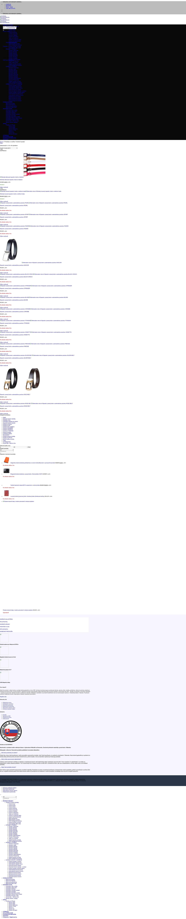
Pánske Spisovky (13, 55)
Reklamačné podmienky (8, 706)
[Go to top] (0, 794)
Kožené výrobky (7, 432)
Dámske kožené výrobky (9, 418)
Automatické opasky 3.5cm (16, 88)
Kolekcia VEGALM (8, 429)
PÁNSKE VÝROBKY (11, 49)
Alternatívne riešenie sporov (10, 790)
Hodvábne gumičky (11, 115)
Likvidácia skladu (7, 433)
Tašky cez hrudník (13, 62)
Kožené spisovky (13, 33)
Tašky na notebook (13, 38)
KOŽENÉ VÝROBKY (8, 25)
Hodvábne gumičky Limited (13, 116)
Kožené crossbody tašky (15, 39)
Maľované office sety (11, 107)
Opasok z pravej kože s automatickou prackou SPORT (14, 217)
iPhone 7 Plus (12, 130)
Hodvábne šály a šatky (11, 110)
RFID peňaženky (13, 42)
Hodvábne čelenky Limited (13, 114)
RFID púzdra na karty (14, 43)
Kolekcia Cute (6, 425)
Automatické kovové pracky (16, 93)
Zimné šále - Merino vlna (9, 443)
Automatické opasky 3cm (15, 86)
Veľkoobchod (6, 718)
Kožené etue (12, 28)
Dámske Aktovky (13, 70)
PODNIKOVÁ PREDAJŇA (9, 138)
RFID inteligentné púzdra (15, 45)
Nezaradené (6, 435)
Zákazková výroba (7, 717)
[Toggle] (0, 759)
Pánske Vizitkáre (13, 58)
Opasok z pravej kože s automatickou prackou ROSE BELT (15, 406)
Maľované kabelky (10, 104)
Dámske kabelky (13, 73)
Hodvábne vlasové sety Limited (14, 118)
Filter (29, 447)
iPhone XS (11, 132)
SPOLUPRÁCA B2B (8, 136)
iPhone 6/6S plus (13, 128)
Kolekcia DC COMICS (8, 426)
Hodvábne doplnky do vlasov (10, 421)
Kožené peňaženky (14, 41)
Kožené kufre (12, 29)
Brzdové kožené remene (15, 98)
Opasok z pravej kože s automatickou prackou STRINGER (15, 288)
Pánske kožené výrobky (9, 436)
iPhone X (11, 131)
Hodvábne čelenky (10, 112)
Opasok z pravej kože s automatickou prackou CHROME (14, 311)
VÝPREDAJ (6, 135)
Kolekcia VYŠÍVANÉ (8, 431)
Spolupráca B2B (6, 716)
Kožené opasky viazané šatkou (17, 92)
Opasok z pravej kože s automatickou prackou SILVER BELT (15, 358)
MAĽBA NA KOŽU (7, 102)
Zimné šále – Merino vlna (12, 120)
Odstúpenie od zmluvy (8, 703)
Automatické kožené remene (16, 95)
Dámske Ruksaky (13, 75)
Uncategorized (6, 441)
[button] (6, 31)
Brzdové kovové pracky (15, 96)
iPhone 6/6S (12, 127)
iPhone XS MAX (13, 134)
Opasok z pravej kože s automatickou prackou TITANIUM (14, 323)
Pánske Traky (12, 50)
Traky (4, 440)
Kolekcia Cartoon (7, 424)
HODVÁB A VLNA (7, 108)
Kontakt (4, 714)
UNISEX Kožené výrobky (12, 26)
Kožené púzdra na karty (15, 46)
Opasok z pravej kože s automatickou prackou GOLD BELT (15, 394)
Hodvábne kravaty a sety (12, 119)
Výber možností (4, 187)
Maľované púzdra (10, 103)
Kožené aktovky (13, 32)
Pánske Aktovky (13, 51)
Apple (4, 417)
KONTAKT (5, 139)
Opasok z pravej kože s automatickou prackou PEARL (14, 205)
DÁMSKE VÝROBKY (11, 66)
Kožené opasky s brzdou (15, 85)
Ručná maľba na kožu (8, 439)
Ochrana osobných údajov (9, 709)
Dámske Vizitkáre (13, 77)
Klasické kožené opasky (15, 89)
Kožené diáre (12, 30)
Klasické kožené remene (15, 100)
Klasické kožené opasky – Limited (17, 91)
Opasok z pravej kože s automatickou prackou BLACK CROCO (16, 276)
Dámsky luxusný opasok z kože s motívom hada (12, 194)
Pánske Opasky (13, 53)
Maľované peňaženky (11, 106)
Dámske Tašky (12, 69)
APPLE (4, 123)
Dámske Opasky (13, 71)
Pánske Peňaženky (14, 61)
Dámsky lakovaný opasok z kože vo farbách (11, 179)
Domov (2, 141)
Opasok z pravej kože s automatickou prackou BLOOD (14, 300)
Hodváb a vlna (6, 420)
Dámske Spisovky (13, 74)
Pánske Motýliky (13, 57)
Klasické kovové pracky (15, 99)
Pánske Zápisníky (13, 59)
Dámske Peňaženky (14, 79)
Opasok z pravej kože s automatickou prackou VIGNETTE (15, 334)
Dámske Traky (12, 67)
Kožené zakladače (13, 36)
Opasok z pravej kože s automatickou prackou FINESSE (14, 346)
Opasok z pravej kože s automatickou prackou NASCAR (14, 265)
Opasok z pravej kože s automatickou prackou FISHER (14, 228)
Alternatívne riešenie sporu (9, 707)
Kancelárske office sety (15, 47)
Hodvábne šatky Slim (11, 111)
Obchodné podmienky (8, 705)
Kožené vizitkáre (13, 35)
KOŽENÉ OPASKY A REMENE (14, 84)
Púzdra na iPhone (10, 125)
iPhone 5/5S (12, 126)
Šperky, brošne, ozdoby (12, 122)
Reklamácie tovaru (7, 702)
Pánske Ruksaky (13, 54)
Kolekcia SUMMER (8, 428)
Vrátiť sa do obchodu (8, 60)
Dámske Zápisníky (13, 78)
